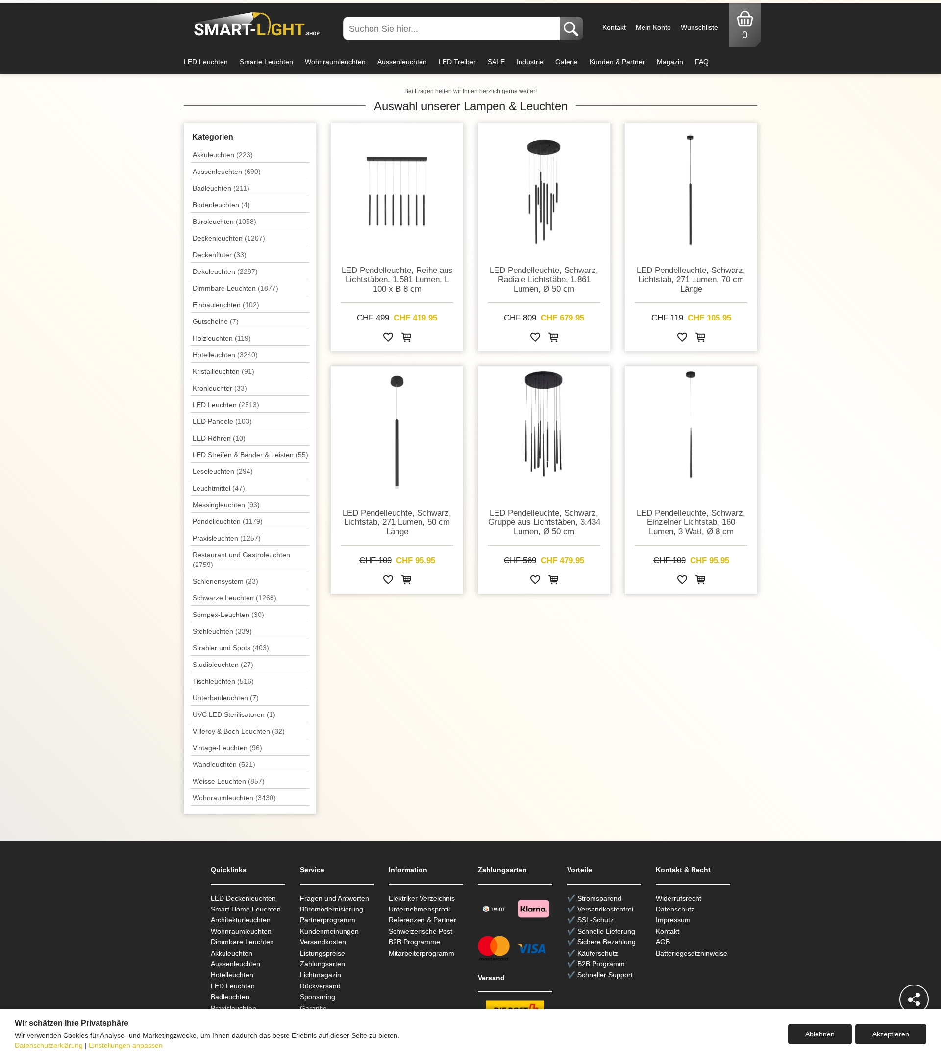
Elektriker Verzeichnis (422, 898)
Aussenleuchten (402, 62)
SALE (496, 62)
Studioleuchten (223, 664)
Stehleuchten (222, 631)
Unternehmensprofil (419, 909)
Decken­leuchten (229, 238)
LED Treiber (457, 62)
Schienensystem (225, 581)
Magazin (670, 62)
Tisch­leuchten (223, 681)
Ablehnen (820, 1034)
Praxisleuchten (227, 538)
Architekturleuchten (241, 920)
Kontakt (614, 27)
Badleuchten (221, 188)
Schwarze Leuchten (234, 598)
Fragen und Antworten (334, 898)
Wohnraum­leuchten (234, 798)
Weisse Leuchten (229, 781)
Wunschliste (699, 27)
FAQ (702, 62)
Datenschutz (675, 909)
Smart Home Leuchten (246, 909)
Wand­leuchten (224, 764)
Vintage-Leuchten (227, 748)
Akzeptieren (890, 1034)
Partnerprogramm (327, 920)
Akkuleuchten (223, 155)
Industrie (530, 62)
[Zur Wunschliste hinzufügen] (388, 339)
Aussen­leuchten (227, 171)
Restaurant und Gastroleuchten (241, 559)
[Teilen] (914, 999)
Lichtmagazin (320, 975)
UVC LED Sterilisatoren (234, 714)
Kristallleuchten (223, 371)
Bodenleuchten (221, 205)
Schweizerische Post (420, 931)
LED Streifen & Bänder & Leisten (250, 455)
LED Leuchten (206, 62)
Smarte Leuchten (266, 62)
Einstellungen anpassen (126, 1045)
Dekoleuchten (225, 271)
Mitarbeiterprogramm (421, 953)
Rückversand (320, 986)
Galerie (566, 62)
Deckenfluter (220, 255)
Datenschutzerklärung (49, 1045)
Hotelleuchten (225, 355)
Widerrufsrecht (678, 898)
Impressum (673, 920)
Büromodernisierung (331, 909)
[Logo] (254, 24)
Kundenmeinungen (329, 931)
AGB (663, 942)
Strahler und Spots (231, 648)
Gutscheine (216, 321)
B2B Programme (414, 942)
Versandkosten (323, 942)
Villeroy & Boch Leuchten (239, 731)
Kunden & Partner (617, 62)
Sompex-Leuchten (228, 614)
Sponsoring (317, 997)
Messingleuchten (226, 505)
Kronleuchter (220, 388)
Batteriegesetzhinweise (691, 953)
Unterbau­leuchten (226, 698)
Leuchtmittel (219, 488)
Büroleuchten (224, 221)
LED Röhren (219, 438)
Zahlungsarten (322, 964)
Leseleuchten (223, 471)
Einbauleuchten (226, 305)
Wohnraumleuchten (335, 62)
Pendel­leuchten (228, 521)
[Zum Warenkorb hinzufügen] (406, 339)
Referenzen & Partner (422, 920)
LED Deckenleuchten (243, 898)
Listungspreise (322, 953)
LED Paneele (222, 421)
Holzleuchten (222, 338)
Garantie (313, 1008)
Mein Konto (653, 27)
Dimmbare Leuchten (235, 288)
